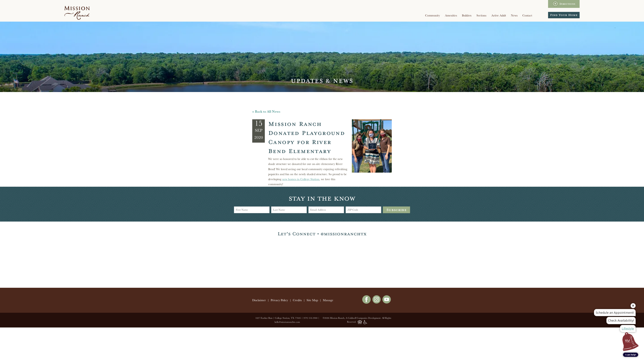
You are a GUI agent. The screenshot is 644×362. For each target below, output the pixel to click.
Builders (466, 15)
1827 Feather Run (263, 317)
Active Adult (498, 15)
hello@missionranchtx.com (287, 321)
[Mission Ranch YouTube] (386, 302)
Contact (527, 15)
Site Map (312, 300)
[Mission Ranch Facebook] (366, 303)
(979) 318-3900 (310, 317)
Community (432, 15)
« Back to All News (266, 111)
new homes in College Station (300, 179)
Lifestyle (628, 328)
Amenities (451, 15)
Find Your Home (564, 15)
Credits (297, 300)
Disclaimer (259, 300)
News (514, 15)
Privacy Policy (279, 300)
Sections (481, 15)
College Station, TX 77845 (288, 317)
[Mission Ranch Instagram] (376, 302)
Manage (328, 300)
